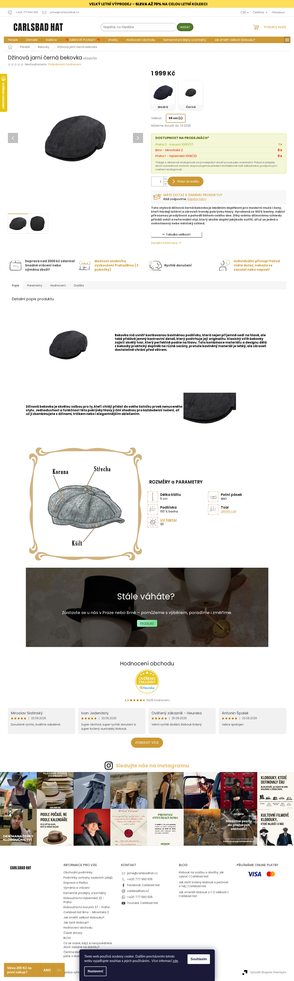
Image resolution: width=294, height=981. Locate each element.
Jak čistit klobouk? (76, 923)
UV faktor (168, 520)
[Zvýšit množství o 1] (165, 179)
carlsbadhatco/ (138, 891)
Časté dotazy (72, 933)
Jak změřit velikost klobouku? (83, 917)
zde (175, 961)
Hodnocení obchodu (147, 663)
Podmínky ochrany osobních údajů (88, 878)
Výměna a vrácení (76, 888)
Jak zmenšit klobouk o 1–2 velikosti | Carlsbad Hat (203, 894)
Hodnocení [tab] (58, 285)
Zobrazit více (147, 742)
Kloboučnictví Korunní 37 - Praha (86, 907)
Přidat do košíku (188, 181)
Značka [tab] (79, 285)
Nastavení (95, 971)
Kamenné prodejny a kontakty (84, 893)
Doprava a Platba (75, 883)
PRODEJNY (147, 623)
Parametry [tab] (34, 285)
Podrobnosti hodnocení (64, 64)
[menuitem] (13, 40)
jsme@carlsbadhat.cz (142, 873)
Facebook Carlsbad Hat (143, 885)
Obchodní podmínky (78, 872)
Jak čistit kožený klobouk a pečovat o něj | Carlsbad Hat (203, 884)
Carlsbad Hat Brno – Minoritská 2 (86, 912)
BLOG (67, 938)
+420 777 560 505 (140, 879)
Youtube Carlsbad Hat (142, 903)
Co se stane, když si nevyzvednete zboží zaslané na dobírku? (87, 945)
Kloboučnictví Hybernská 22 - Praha (83, 900)
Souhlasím (199, 959)
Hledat (185, 27)
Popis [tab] (15, 285)
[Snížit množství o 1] (165, 183)
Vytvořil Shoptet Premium (268, 972)
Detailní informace (164, 243)
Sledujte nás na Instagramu (152, 765)
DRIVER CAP (228, 512)
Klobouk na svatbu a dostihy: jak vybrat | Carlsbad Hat (201, 874)
